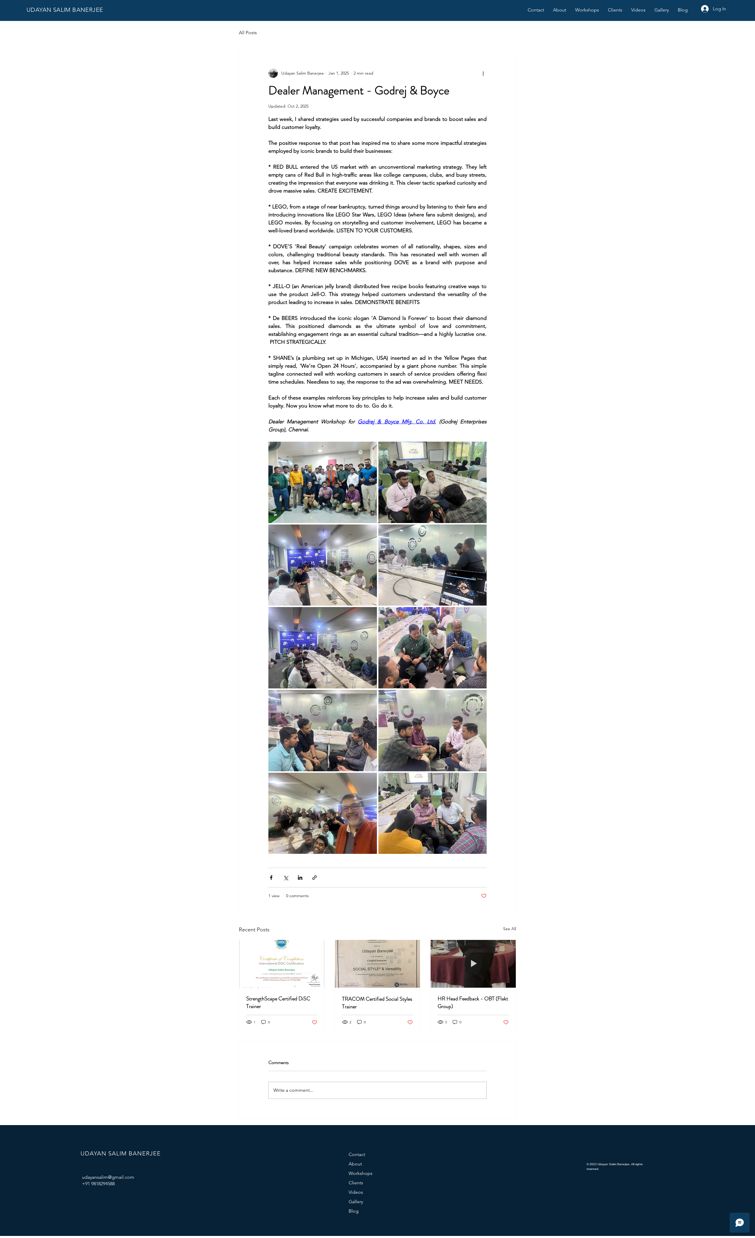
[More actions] (483, 73)
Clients (356, 1183)
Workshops (360, 1173)
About (355, 1164)
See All (509, 928)
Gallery (356, 1201)
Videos (356, 1192)
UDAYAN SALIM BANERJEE (65, 9)
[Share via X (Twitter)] (285, 877)
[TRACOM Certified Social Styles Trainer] (377, 964)
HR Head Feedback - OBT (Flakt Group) (473, 1002)
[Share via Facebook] (271, 877)
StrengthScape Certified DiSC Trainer (278, 1002)
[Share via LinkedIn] (300, 877)
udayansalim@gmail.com (108, 1177)
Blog (354, 1211)
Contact (357, 1154)
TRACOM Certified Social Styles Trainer (377, 1002)
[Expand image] (322, 482)
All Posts (248, 32)
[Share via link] (314, 877)
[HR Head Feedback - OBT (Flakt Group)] (473, 964)
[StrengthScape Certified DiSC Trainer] (281, 964)
